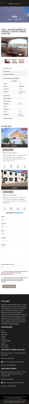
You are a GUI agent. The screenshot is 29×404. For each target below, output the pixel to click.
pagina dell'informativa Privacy (11, 273)
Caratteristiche (8, 68)
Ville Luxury (4, 332)
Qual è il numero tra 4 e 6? (7, 264)
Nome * (3, 216)
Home (9, 19)
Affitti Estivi (4, 334)
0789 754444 (11, 358)
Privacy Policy (4, 347)
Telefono (3, 237)
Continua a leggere (14, 323)
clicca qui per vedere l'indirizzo (15, 362)
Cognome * (4, 223)
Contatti (3, 343)
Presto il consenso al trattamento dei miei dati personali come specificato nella (14, 273)
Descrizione (6, 71)
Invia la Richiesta (9, 286)
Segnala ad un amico (9, 74)
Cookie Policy (4, 345)
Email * (3, 230)
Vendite (3, 336)
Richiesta (3, 244)
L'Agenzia (3, 338)
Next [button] (25, 47)
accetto (10, 399)
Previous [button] (4, 47)
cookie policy (21, 402)
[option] (14, 47)
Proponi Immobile (6, 341)
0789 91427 (10, 379)
